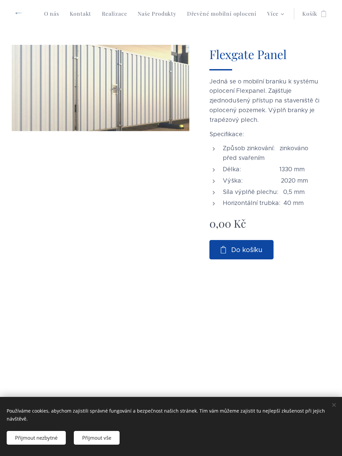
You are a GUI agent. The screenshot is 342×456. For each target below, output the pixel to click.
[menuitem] (53, 13)
